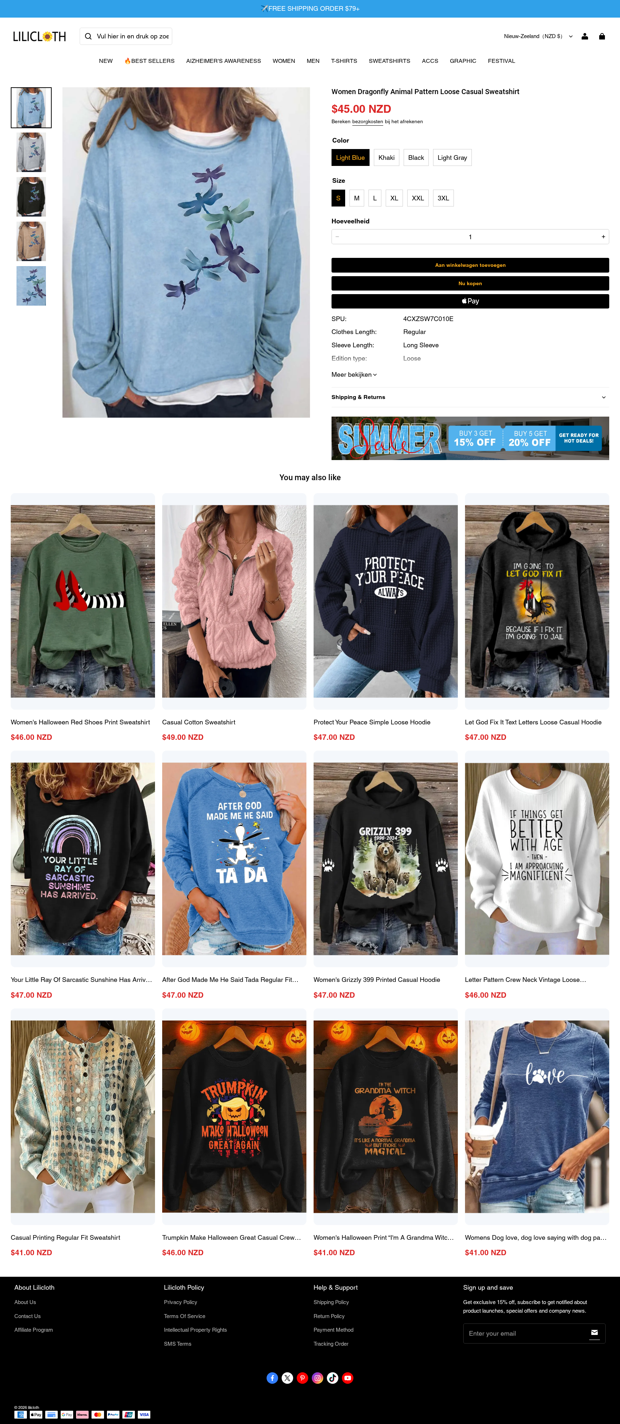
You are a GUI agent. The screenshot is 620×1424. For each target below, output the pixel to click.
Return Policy (329, 1316)
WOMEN (284, 60)
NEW (106, 60)
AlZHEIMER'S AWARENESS (223, 60)
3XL (443, 198)
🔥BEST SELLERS (149, 60)
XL (394, 198)
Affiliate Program (33, 1330)
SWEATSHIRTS (389, 60)
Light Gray (452, 157)
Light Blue (350, 157)
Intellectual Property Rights (195, 1330)
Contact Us (27, 1316)
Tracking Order (331, 1344)
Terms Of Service (184, 1316)
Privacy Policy (180, 1302)
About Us (25, 1302)
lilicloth (33, 1407)
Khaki (387, 157)
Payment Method (333, 1330)
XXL (418, 198)
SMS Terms (178, 1344)
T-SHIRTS (344, 60)
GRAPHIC (463, 60)
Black (416, 157)
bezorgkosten (367, 121)
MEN (313, 60)
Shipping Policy (331, 1302)
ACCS (430, 60)
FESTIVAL (501, 60)
